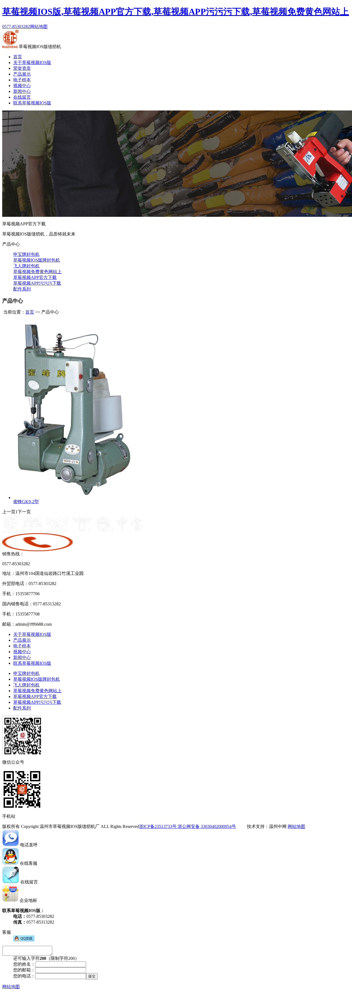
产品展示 (22, 74)
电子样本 (22, 79)
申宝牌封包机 (26, 254)
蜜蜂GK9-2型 (26, 501)
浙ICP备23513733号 (158, 826)
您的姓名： (24, 964)
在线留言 (22, 97)
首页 (17, 56)
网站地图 (39, 26)
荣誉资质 (22, 68)
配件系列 (22, 289)
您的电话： (24, 976)
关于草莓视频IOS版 (32, 62)
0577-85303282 (16, 26)
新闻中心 (22, 91)
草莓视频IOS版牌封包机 (36, 260)
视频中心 (22, 85)
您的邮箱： (24, 970)
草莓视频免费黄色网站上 (37, 271)
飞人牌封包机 (26, 266)
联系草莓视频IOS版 (32, 103)
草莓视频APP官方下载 (35, 277)
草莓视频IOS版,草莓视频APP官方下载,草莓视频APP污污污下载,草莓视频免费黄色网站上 (175, 11)
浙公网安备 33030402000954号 (206, 826)
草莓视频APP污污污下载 (37, 283)
